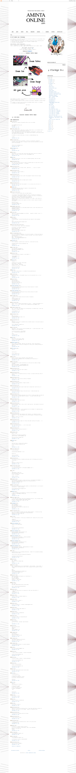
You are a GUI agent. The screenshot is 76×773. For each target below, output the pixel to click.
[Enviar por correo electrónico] (14, 117)
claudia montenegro (15, 285)
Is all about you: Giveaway (54, 112)
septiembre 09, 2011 (15, 300)
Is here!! (50, 84)
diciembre (51, 79)
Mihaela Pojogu (14, 342)
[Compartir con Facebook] (17, 117)
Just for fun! (51, 105)
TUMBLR (35, 53)
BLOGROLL (38, 31)
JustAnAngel (14, 503)
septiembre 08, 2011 (15, 146)
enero (50, 129)
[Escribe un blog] (15, 117)
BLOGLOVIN (22, 114)
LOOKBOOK (47, 31)
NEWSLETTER (32, 31)
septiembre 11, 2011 (15, 370)
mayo (50, 124)
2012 (49, 77)
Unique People (51, 90)
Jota (12, 337)
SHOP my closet (59, 31)
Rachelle (13, 491)
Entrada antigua (42, 750)
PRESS (27, 31)
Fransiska (13, 240)
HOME (12, 31)
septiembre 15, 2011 (15, 489)
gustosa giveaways (15, 523)
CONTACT (22, 31)
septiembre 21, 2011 (15, 744)
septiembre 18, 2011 (15, 630)
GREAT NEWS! (51, 104)
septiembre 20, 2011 (15, 723)
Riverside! (51, 89)
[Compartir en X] (16, 117)
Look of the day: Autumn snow (54, 119)
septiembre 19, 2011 (15, 655)
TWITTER (32, 53)
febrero (50, 128)
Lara (12, 682)
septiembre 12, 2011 (15, 456)
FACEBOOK (28, 53)
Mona (12, 157)
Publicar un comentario (16, 746)
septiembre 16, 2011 (15, 514)
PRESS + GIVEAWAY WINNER (53, 96)
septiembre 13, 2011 (15, 468)
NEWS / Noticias (52, 97)
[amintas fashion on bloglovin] (27, 52)
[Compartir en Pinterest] (18, 117)
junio (50, 123)
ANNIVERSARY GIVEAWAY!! (53, 95)
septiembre (51, 83)
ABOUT (17, 31)
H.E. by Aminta (51, 106)
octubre (50, 82)
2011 (49, 78)
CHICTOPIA (52, 31)
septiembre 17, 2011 (15, 593)
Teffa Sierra (14, 348)
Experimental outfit (52, 91)
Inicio (29, 750)
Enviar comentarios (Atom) (31, 752)
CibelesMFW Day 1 (52, 101)
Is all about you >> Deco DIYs (54, 110)
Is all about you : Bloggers (54, 113)
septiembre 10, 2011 (15, 366)
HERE (32, 48)
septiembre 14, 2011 (15, 477)
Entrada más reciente (15, 750)
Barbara (13, 440)
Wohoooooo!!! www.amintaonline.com (55, 116)
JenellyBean (14, 148)
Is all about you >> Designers (54, 111)
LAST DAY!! (51, 85)
